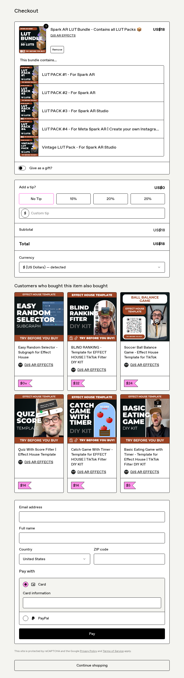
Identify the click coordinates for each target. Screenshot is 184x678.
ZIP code (101, 549)
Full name (27, 528)
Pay (92, 634)
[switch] (22, 168)
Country (25, 549)
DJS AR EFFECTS (63, 35)
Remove (57, 49)
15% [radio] (73, 199)
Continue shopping (92, 665)
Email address (30, 507)
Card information (36, 593)
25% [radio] (147, 199)
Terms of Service (113, 651)
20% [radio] (110, 199)
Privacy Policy (88, 651)
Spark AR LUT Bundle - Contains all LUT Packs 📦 (96, 29)
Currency (26, 257)
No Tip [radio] (36, 199)
